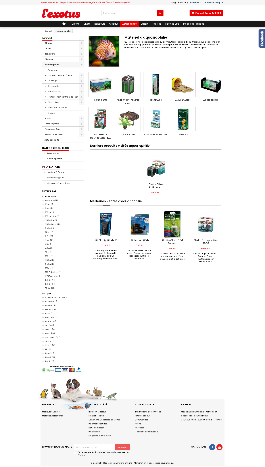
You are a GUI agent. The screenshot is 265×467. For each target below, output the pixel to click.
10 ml (49, 204)
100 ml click (52, 216)
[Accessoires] (211, 84)
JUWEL (50, 329)
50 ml (49, 208)
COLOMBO (51, 301)
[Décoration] (128, 119)
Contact (187, 404)
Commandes (141, 419)
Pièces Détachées (53, 134)
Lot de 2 (50, 280)
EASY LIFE (51, 305)
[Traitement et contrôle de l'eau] (100, 119)
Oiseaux (48, 59)
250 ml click (52, 224)
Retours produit (142, 415)
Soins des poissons (57, 107)
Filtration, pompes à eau (60, 75)
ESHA (49, 313)
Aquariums (53, 70)
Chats (47, 48)
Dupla (49, 361)
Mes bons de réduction (146, 431)
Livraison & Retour (55, 172)
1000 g (49, 268)
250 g (49, 260)
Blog (173, 2)
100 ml (50, 212)
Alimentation (54, 86)
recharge (51, 200)
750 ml (50, 288)
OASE (50, 333)
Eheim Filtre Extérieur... (156, 185)
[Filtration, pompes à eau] (128, 84)
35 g (48, 244)
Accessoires (54, 91)
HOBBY (50, 321)
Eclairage (52, 80)
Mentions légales (55, 177)
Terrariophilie (51, 123)
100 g (49, 256)
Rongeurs (49, 53)
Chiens (48, 43)
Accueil (47, 38)
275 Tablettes (53, 276)
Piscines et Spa (52, 129)
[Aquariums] (100, 84)
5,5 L (49, 236)
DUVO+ (50, 353)
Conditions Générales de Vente (104, 419)
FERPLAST (51, 317)
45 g (49, 248)
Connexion (194, 2)
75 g (48, 252)
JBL (49, 325)
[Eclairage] (156, 84)
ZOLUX (50, 345)
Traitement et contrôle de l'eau (63, 96)
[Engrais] (183, 119)
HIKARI (50, 357)
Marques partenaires (52, 415)
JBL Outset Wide (139, 240)
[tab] (93, 205)
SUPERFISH (52, 337)
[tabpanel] (156, 174)
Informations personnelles (148, 411)
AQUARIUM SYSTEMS (56, 297)
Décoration (53, 102)
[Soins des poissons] (156, 119)
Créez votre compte (213, 2)
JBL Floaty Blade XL (106, 240)
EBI (48, 349)
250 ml (51, 220)
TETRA (50, 341)
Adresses (139, 427)
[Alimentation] (183, 84)
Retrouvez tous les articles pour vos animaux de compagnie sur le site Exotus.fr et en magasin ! (75, 2)
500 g (49, 264)
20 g (49, 240)
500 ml (50, 228)
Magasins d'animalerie (58, 183)
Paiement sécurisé (97, 423)
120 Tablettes (53, 272)
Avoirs (138, 423)
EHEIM (50, 309)
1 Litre (49, 232)
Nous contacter (96, 427)
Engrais (51, 113)
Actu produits (51, 139)
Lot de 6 (50, 284)
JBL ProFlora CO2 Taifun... (172, 242)
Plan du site (94, 431)
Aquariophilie (51, 64)
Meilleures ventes (51, 411)
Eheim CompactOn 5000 (205, 242)
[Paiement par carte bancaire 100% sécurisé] (63, 369)
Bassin (47, 118)
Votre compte (144, 404)
